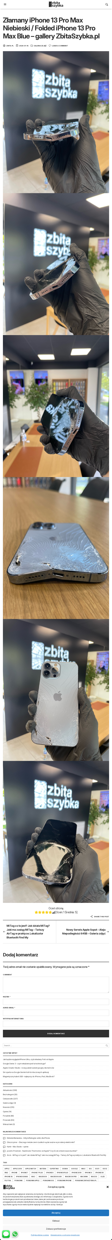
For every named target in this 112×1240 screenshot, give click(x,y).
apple (7, 1169)
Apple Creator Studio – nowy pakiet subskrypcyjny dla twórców (28, 1068)
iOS (90, 1169)
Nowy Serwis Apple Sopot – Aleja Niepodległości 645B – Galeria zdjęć (83, 931)
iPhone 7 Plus (37, 1172)
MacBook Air (55, 1176)
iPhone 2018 (76, 1172)
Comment (7, 975)
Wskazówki (7, 1124)
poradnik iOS (48, 1180)
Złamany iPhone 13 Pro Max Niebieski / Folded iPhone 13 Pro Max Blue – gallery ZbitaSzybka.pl (51, 28)
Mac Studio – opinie (20, 1147)
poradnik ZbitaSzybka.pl (86, 1180)
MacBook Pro (71, 1176)
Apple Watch (30, 1169)
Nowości (6, 1107)
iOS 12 (105, 1169)
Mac (33, 1176)
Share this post (101, 917)
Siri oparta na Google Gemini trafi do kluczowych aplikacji (26, 1072)
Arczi (9, 1155)
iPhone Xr (100, 1172)
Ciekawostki (8, 1099)
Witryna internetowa (13, 1019)
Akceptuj (56, 1212)
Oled (102, 1176)
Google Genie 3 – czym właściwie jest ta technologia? (24, 1064)
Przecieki (6, 1120)
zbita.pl (10, 46)
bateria (43, 1169)
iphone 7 (24, 1172)
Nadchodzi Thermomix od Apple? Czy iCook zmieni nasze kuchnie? (49, 1151)
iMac (83, 1169)
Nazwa (6, 997)
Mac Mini (84, 1176)
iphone (14, 1172)
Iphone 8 (49, 1172)
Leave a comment (60, 46)
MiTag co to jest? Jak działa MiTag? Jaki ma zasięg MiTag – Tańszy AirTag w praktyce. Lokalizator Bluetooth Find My (28, 931)
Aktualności (7, 1090)
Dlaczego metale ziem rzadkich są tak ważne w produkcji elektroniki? (47, 1142)
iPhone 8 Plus (62, 1172)
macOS (94, 1176)
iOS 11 (97, 1169)
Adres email (9, 1008)
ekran (65, 1169)
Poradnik (6, 1116)
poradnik (18, 1180)
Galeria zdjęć (40, 46)
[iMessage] (6, 1234)
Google (74, 1169)
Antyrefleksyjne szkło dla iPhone (36, 1138)
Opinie (5, 1111)
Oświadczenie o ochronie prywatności (65, 1235)
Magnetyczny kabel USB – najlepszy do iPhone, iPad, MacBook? (29, 1076)
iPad (6, 1172)
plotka (8, 1180)
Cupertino (54, 1169)
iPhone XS (9, 1176)
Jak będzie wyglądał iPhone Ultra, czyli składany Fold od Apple (28, 1059)
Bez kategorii (8, 1094)
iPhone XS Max (22, 1176)
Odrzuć (56, 1221)
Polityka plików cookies (40, 1235)
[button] (107, 1186)
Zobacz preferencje (56, 1229)
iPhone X (88, 1172)
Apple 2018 (17, 1169)
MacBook (43, 1176)
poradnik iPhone (64, 1180)
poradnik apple (32, 1180)
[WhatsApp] (15, 1234)
